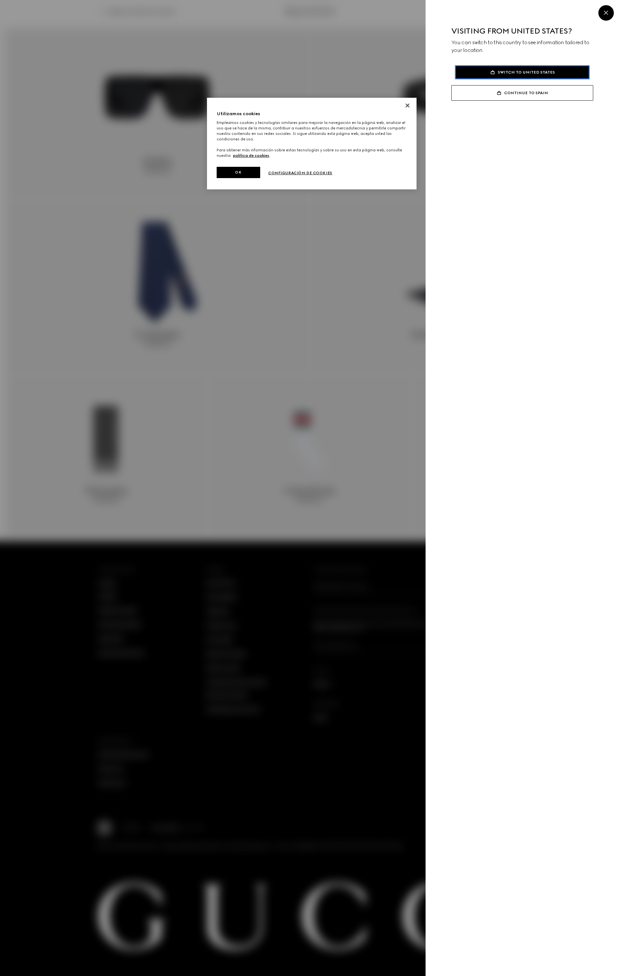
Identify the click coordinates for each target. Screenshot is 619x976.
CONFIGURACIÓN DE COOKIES (300, 173)
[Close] (606, 13)
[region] (312, 144)
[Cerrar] (407, 105)
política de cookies (251, 155)
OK (238, 172)
